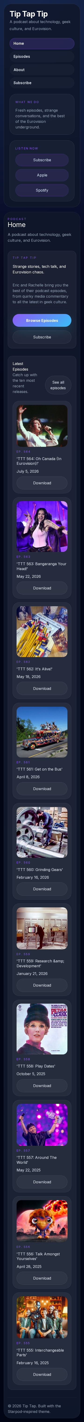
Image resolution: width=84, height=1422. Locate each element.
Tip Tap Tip (29, 14)
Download (42, 483)
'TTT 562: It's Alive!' (34, 669)
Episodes (22, 56)
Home (19, 43)
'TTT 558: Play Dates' (36, 1066)
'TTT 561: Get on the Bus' (40, 769)
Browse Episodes (42, 320)
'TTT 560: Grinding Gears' (40, 869)
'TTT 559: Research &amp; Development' (40, 963)
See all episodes (58, 385)
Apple (42, 175)
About (19, 70)
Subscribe (23, 83)
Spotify (42, 190)
